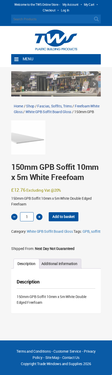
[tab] (26, 264)
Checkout (49, 10)
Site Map (52, 357)
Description (26, 263)
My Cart (89, 4)
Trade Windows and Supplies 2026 (64, 363)
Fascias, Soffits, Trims (54, 106)
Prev (18, 84)
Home (18, 106)
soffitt (96, 231)
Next (94, 84)
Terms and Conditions (33, 351)
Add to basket (63, 216)
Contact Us (70, 357)
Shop (30, 106)
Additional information (59, 263)
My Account (70, 4)
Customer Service (67, 351)
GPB (86, 231)
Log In (65, 10)
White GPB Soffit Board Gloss (48, 111)
